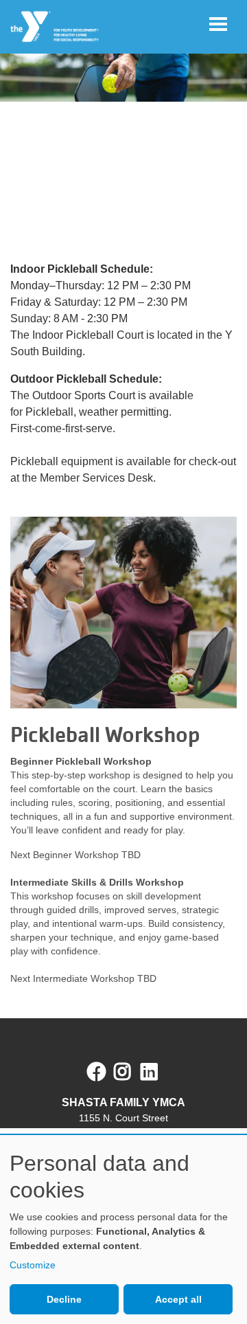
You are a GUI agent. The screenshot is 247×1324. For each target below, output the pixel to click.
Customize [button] (33, 1264)
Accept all (178, 1299)
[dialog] (123, 1229)
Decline (64, 1299)
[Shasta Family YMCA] (55, 27)
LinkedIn (159, 1071)
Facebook (96, 1071)
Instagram (132, 1071)
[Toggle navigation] (218, 24)
